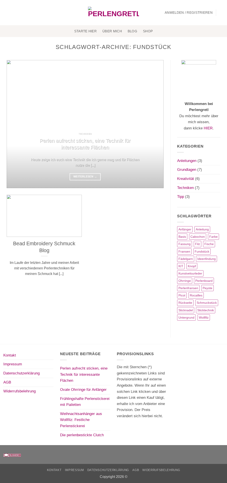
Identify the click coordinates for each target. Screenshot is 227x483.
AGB (7, 382)
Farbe (213, 236)
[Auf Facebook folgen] (6, 12)
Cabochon (197, 236)
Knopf (192, 266)
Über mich (112, 31)
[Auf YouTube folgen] (25, 12)
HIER (208, 128)
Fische (209, 244)
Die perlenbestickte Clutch (82, 435)
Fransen (184, 251)
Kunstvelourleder (190, 273)
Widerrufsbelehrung (19, 391)
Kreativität (185, 178)
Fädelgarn (185, 259)
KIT (180, 266)
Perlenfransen (188, 288)
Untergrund (186, 317)
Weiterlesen (85, 176)
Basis (182, 236)
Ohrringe (184, 280)
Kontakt (9, 355)
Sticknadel (185, 310)
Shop (148, 31)
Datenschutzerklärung (21, 373)
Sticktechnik (205, 310)
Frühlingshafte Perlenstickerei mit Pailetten (85, 401)
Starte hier (85, 31)
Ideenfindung (206, 259)
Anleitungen (186, 160)
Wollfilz (204, 317)
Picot (181, 295)
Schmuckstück (207, 302)
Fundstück (202, 251)
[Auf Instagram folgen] (13, 12)
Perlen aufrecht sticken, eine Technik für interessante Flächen (85, 144)
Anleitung (202, 229)
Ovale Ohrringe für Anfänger (83, 389)
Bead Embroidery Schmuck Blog (44, 247)
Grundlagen (186, 169)
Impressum (12, 364)
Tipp (180, 196)
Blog (132, 31)
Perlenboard (204, 280)
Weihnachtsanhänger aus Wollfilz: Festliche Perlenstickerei (81, 419)
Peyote (207, 288)
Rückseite (185, 302)
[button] (189, 13)
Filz (197, 244)
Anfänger (184, 229)
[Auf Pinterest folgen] (19, 12)
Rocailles (196, 295)
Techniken (185, 187)
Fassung (184, 244)
